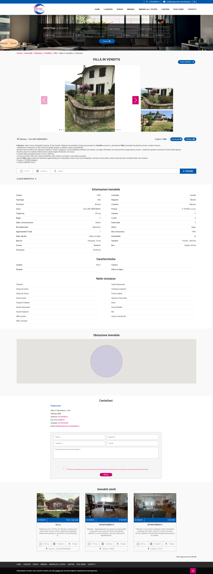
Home (97, 9)
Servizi (120, 9)
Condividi (175, 139)
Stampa (189, 139)
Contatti (192, 9)
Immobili (131, 9)
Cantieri (165, 9)
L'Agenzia (108, 9)
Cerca (105, 41)
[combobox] (123, 29)
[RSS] (194, 2)
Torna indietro (186, 62)
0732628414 (154, 2)
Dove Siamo (178, 9)
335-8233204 (63, 423)
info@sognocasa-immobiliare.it (179, 2)
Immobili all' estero (148, 9)
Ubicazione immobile (106, 335)
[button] (106, 360)
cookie (57, 571)
